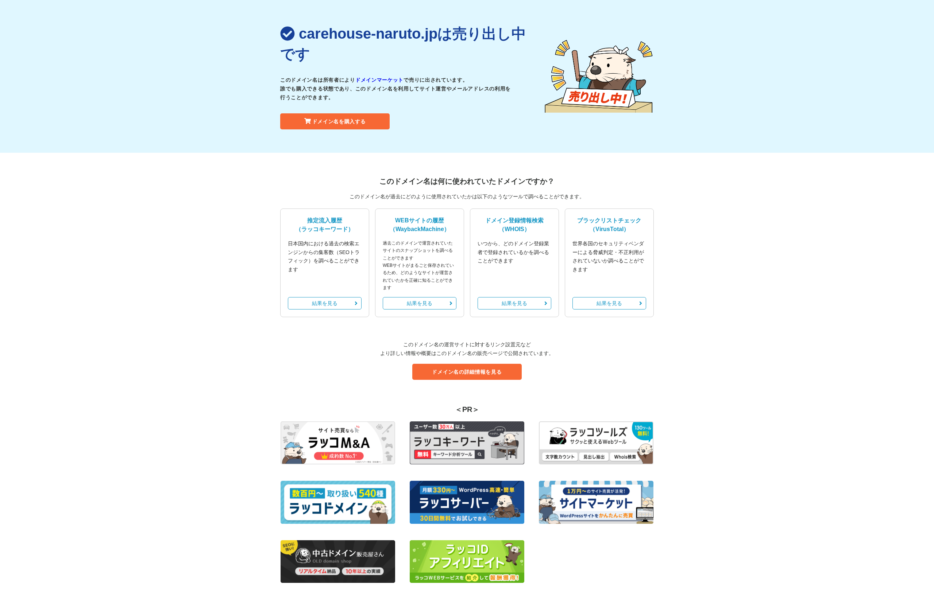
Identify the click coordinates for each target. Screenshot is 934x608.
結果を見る (324, 303)
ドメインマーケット (379, 80)
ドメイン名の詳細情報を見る (467, 372)
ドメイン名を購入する (339, 121)
